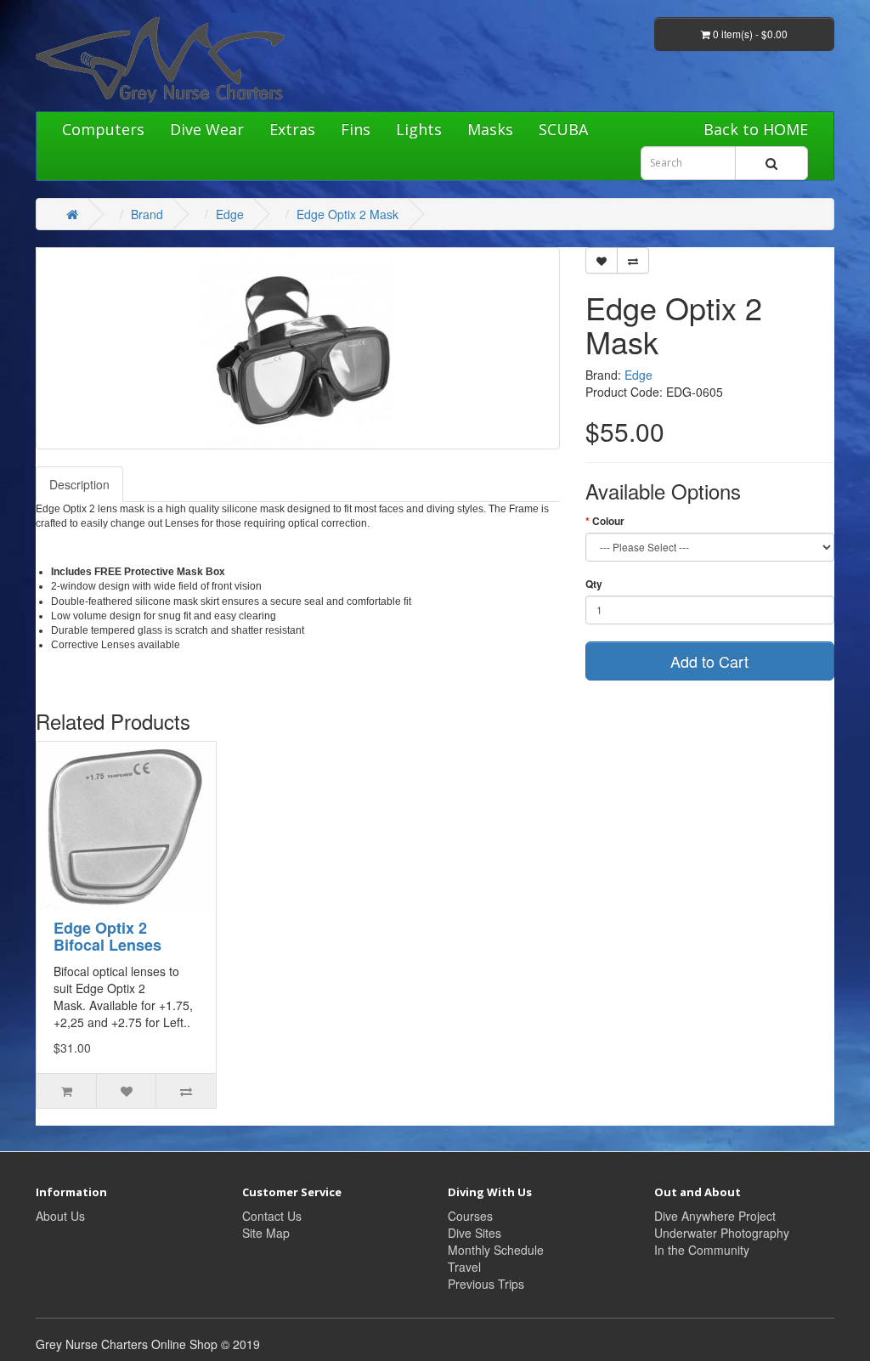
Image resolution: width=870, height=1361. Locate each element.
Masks (490, 129)
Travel (464, 1266)
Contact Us (272, 1215)
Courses (470, 1215)
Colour (608, 521)
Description (79, 484)
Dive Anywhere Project (715, 1215)
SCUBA (563, 129)
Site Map (266, 1232)
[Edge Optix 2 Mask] (298, 348)
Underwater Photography (721, 1232)
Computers (103, 129)
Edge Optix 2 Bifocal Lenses (107, 936)
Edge (230, 214)
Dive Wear (207, 129)
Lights (419, 129)
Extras (292, 129)
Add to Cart (709, 661)
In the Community (701, 1249)
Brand (147, 214)
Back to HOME (755, 129)
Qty (593, 584)
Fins (355, 129)
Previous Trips (486, 1283)
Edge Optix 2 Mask (347, 214)
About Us (60, 1215)
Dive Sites (474, 1232)
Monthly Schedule (496, 1249)
